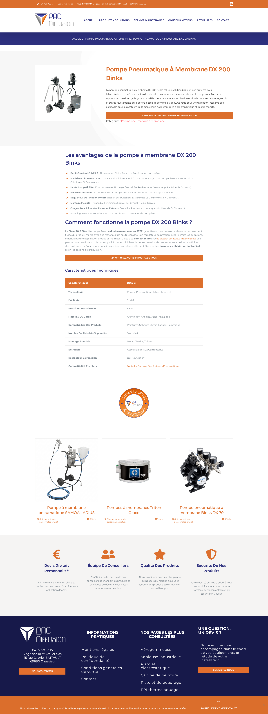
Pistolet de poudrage (161, 682)
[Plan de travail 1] (134, 388)
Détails (92, 519)
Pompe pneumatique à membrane (143, 121)
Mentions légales (97, 649)
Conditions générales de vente (101, 670)
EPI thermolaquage (160, 690)
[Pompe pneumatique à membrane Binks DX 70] (201, 470)
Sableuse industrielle (161, 657)
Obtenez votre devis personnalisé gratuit (48, 520)
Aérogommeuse (156, 649)
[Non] (264, 705)
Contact (88, 679)
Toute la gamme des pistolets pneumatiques (153, 366)
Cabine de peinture (159, 675)
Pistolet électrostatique (155, 666)
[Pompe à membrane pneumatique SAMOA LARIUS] (66, 470)
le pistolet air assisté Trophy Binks (176, 238)
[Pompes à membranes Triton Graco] (134, 470)
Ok (219, 701)
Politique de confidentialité (95, 659)
